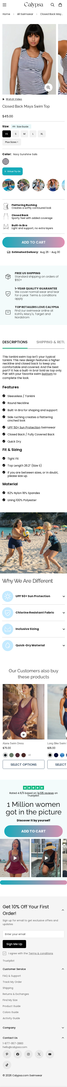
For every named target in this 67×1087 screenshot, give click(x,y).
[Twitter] (39, 1054)
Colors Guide (11, 1012)
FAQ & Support (12, 976)
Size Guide (22, 126)
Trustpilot (8, 960)
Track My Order (12, 982)
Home (6, 14)
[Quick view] (24, 735)
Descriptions (15, 342)
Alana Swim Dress (13, 743)
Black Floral (5, 755)
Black (50, 755)
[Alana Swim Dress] (23, 712)
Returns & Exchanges (16, 994)
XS (6, 134)
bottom (47, 374)
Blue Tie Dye (62, 755)
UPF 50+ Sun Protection (24, 427)
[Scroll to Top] (60, 1068)
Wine (17, 755)
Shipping (8, 988)
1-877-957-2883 (13, 1043)
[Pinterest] (7, 1054)
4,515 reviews (46, 793)
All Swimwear (25, 14)
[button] (60, 5)
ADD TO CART (33, 831)
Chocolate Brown (23, 755)
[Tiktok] (7, 1065)
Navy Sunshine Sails (5, 161)
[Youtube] (50, 1054)
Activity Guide (11, 1018)
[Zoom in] (48, 87)
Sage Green (11, 755)
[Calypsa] (33, 5)
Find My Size (10, 1000)
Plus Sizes (10, 142)
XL (42, 134)
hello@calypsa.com (15, 1047)
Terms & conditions (41, 953)
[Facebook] (17, 1054)
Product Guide (12, 1006)
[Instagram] (28, 1054)
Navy (56, 755)
